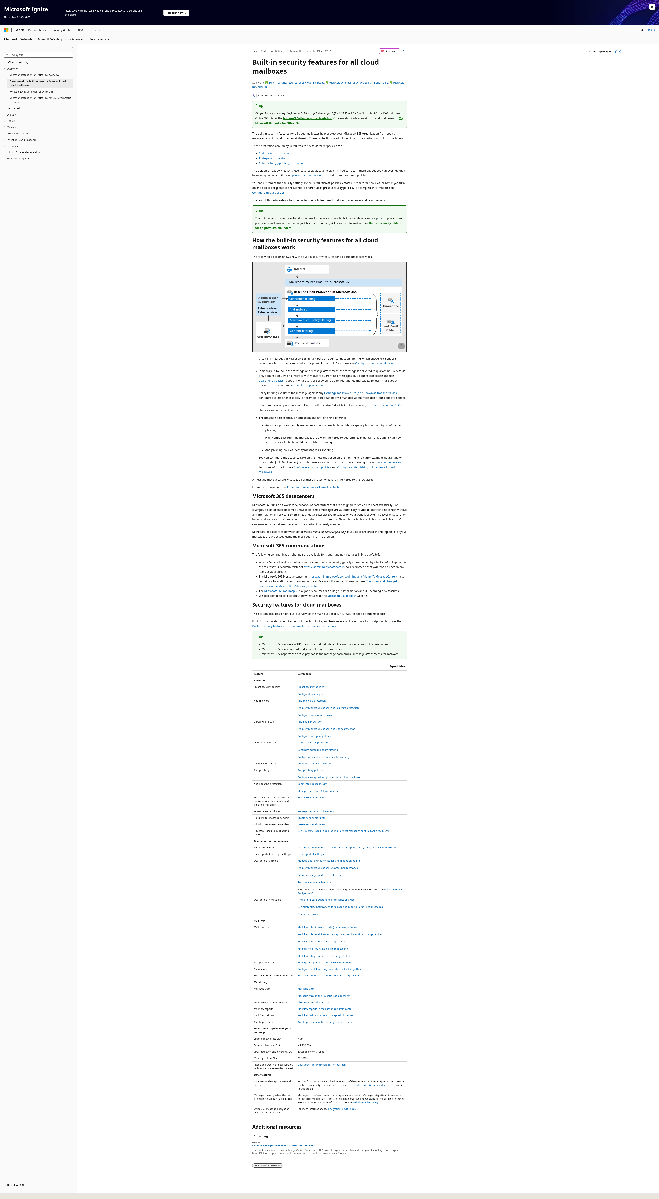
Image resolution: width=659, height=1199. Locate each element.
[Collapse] (73, 48)
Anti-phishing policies (310, 770)
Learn (256, 51)
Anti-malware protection (275, 153)
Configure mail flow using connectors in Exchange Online (331, 969)
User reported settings (311, 854)
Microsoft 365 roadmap (279, 591)
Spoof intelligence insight (312, 783)
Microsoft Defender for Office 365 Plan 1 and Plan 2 (358, 82)
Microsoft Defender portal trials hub (307, 118)
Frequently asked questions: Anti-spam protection (326, 728)
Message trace (306, 988)
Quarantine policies (309, 914)
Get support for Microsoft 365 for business (322, 1064)
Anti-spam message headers (314, 882)
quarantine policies (271, 380)
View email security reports (313, 1002)
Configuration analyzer (311, 694)
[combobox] (38, 55)
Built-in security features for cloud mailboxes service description (294, 626)
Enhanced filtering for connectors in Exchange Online (329, 975)
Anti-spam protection (272, 158)
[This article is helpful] (616, 51)
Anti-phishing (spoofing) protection (282, 163)
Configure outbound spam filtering (318, 749)
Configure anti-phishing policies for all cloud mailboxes (330, 777)
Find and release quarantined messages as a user (326, 899)
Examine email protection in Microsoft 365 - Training (283, 1145)
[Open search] (642, 30)
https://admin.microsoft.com (322, 567)
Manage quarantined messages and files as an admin (329, 860)
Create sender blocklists (311, 817)
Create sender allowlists (311, 824)
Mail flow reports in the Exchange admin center (325, 1009)
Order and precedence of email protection (314, 487)
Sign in (651, 29)
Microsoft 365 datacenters (371, 1085)
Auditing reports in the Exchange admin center (325, 1022)
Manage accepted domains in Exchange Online (325, 962)
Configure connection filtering (375, 363)
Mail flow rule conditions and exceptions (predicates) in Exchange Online (340, 934)
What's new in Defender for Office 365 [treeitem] (31, 91)
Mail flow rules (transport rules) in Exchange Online (327, 927)
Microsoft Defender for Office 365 (309, 51)
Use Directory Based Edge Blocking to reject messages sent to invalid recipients (343, 830)
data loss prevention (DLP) (383, 405)
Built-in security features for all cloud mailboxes (296, 82)
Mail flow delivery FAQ (365, 1102)
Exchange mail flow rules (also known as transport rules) (361, 393)
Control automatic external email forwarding (323, 757)
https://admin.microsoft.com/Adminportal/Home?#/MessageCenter (352, 576)
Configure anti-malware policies (316, 715)
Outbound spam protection (313, 742)
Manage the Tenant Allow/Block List (318, 791)
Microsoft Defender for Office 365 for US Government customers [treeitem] (40, 100)
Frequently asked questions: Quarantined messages (328, 867)
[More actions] (404, 51)
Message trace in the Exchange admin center (324, 995)
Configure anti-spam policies (312, 467)
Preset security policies (311, 687)
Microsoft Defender (275, 51)
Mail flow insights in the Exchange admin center (325, 1015)
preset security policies (307, 175)
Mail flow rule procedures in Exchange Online (324, 956)
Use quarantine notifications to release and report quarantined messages (340, 906)
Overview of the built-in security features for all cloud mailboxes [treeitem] (38, 83)
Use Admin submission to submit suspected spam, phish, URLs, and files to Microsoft (347, 847)
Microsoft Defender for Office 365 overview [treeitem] (34, 74)
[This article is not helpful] (620, 51)
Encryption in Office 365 (342, 1109)
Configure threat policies (268, 193)
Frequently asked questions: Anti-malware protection (328, 707)
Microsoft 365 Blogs (340, 596)
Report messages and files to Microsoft (320, 875)
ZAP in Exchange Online (311, 797)
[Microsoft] (6, 30)
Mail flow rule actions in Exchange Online (321, 941)
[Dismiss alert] (652, 7)
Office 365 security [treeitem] (17, 62)
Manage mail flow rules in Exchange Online (323, 948)
